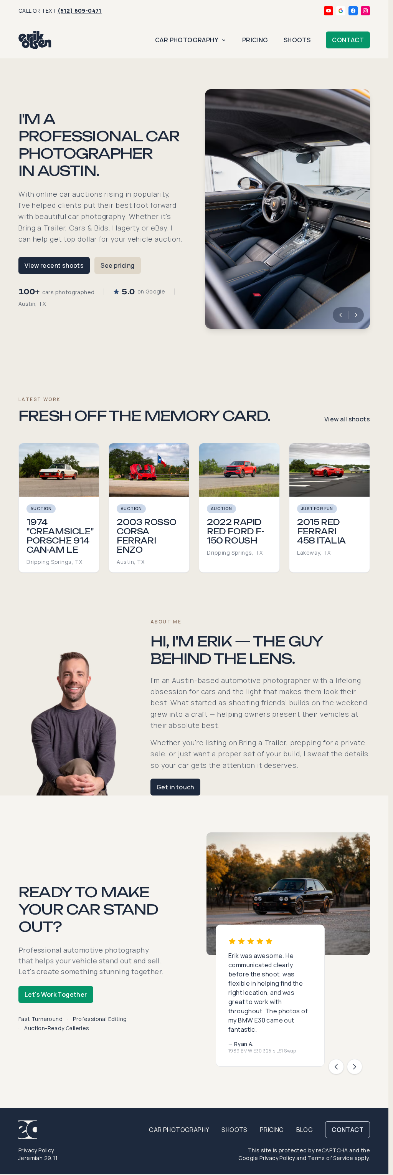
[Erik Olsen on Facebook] (353, 10)
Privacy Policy (36, 1150)
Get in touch (175, 787)
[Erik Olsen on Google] (340, 10)
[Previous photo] (340, 315)
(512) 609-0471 (80, 10)
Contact (348, 40)
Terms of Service (330, 1158)
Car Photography (186, 40)
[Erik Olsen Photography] (34, 40)
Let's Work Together (56, 994)
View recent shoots (54, 265)
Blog (304, 1129)
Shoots (297, 40)
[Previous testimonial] (336, 1066)
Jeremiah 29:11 (38, 1158)
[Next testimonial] (354, 1066)
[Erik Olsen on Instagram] (365, 10)
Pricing (255, 40)
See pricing (117, 265)
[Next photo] (356, 315)
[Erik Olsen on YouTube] (328, 10)
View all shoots (347, 419)
